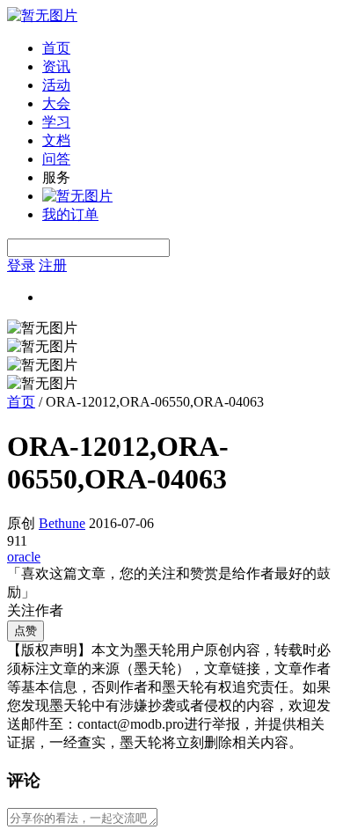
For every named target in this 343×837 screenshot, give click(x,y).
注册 (53, 265)
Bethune (62, 523)
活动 (56, 84)
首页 (56, 47)
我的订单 (70, 214)
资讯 (56, 66)
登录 (21, 265)
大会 (56, 103)
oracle (23, 556)
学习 (56, 121)
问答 (56, 158)
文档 (56, 140)
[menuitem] (189, 49)
